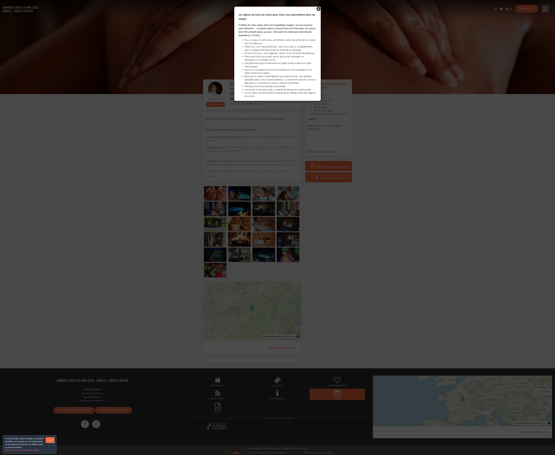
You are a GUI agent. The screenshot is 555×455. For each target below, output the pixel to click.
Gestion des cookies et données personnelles (22, 450)
